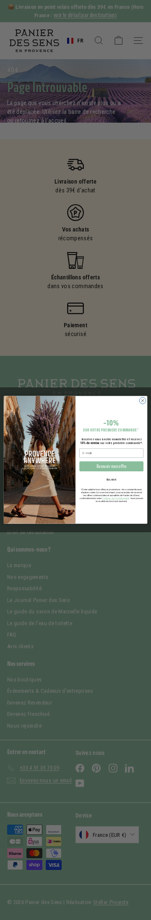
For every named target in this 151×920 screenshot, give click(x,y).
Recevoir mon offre (111, 466)
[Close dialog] (142, 400)
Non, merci (112, 479)
